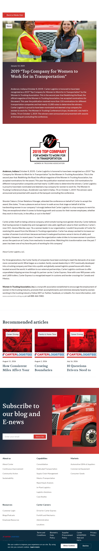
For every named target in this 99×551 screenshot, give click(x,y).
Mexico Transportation (46, 478)
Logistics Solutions (44, 492)
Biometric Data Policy (54, 535)
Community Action (10, 473)
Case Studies (42, 497)
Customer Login (9, 511)
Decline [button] (86, 546)
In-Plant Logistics (43, 487)
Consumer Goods (78, 473)
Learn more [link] (34, 547)
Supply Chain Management (47, 473)
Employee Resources (11, 520)
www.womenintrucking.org (13, 296)
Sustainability (8, 478)
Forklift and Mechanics (46, 515)
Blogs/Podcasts (9, 515)
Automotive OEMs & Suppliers (83, 464)
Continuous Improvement (13, 469)
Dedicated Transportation (47, 469)
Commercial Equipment (80, 469)
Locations (40, 524)
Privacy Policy (93, 533)
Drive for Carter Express (46, 511)
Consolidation (42, 464)
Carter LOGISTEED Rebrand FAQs (81, 536)
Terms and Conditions (41, 533)
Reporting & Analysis (45, 483)
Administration (43, 520)
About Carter (8, 464)
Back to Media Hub (15, 15)
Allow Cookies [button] (69, 546)
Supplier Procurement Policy (67, 535)
